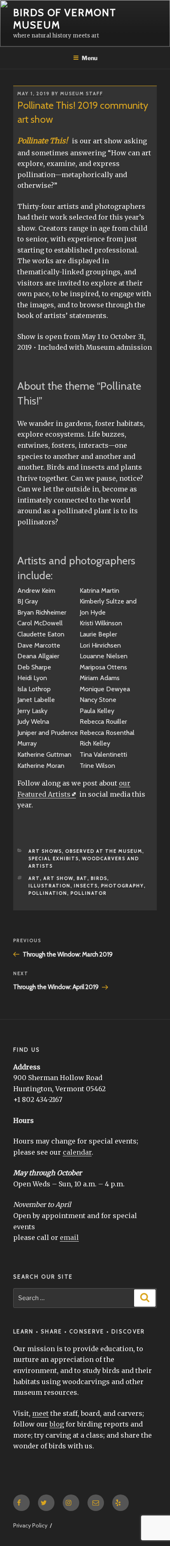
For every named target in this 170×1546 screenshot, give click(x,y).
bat (82, 878)
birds (99, 878)
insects (86, 886)
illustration (49, 886)
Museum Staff (81, 93)
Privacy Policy (30, 1525)
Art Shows (45, 851)
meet (40, 1413)
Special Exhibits (53, 858)
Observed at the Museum (103, 851)
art (34, 878)
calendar (77, 1152)
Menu (89, 57)
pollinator (89, 893)
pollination (47, 893)
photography (122, 886)
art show (58, 878)
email (69, 1237)
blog (57, 1424)
